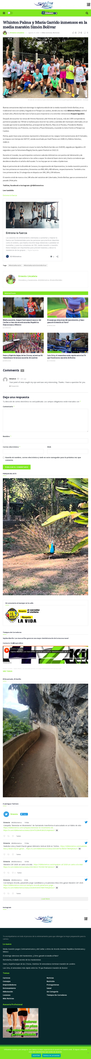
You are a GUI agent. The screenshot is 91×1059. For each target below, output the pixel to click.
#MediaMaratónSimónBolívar (35, 265)
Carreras (6, 978)
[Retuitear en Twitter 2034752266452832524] (9, 836)
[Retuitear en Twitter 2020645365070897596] (9, 893)
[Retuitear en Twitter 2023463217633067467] (9, 872)
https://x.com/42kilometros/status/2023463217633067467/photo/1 (29, 867)
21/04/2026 (51, 361)
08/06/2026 (51, 325)
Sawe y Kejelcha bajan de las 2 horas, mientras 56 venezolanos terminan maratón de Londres (22, 356)
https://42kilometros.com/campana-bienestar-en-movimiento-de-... (29, 828)
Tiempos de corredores (57, 995)
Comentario (9, 406)
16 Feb (26, 862)
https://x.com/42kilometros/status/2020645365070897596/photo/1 (29, 888)
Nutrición (51, 981)
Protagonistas (53, 985)
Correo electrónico (11, 447)
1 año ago (23, 379)
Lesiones (6, 995)
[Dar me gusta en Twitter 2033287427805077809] (13, 854)
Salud (49, 988)
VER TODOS (7, 671)
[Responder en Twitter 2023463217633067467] (5, 872)
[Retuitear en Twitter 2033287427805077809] (9, 854)
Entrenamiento (54, 352)
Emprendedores (9, 985)
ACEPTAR (36, 1055)
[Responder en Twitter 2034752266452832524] (5, 836)
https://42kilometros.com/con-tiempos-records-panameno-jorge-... (29, 885)
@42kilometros (16, 823)
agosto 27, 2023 (33, 33)
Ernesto (6, 822)
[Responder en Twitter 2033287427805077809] (5, 854)
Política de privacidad (51, 1055)
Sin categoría (52, 991)
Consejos (51, 317)
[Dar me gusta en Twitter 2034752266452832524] (13, 836)
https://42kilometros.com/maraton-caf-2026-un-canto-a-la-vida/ (58, 864)
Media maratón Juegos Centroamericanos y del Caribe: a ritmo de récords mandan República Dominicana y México (22, 322)
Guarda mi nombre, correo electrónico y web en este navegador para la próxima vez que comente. (43, 458)
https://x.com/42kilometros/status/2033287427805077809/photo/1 (52, 848)
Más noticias (47, 33)
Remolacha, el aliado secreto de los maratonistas (22, 960)
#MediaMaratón (15, 265)
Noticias (56, 33)
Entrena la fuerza (10, 195)
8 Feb (26, 880)
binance (12, 379)
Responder (15, 386)
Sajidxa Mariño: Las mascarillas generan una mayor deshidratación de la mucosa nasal (37, 668)
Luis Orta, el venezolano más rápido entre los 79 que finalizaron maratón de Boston (66, 356)
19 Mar (26, 823)
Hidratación (8, 991)
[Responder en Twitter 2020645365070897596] (5, 893)
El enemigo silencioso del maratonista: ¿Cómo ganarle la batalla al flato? (65, 321)
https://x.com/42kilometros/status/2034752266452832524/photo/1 (29, 830)
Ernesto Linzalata (17, 33)
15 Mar (26, 843)
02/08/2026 (7, 328)
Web (49, 447)
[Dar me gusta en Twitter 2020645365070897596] (13, 893)
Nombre (7, 436)
